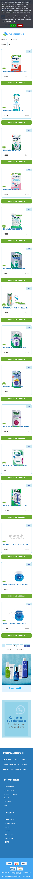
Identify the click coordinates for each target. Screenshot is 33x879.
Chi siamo (7, 801)
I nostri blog (9, 838)
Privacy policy (9, 790)
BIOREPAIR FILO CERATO (11, 150)
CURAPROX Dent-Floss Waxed (14, 623)
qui (23, 875)
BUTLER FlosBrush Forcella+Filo (16, 308)
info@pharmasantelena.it (19, 769)
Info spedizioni (9, 786)
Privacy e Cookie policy (8, 21)
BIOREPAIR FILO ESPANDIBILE (13, 189)
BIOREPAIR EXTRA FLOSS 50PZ (13, 110)
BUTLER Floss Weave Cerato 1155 (16, 426)
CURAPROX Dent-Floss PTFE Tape (15, 584)
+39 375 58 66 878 (20, 764)
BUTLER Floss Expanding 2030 (14, 347)
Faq (5, 805)
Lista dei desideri (10, 823)
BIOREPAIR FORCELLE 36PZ (12, 229)
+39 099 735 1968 (18, 759)
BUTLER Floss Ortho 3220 (13, 387)
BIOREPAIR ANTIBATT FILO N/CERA (15, 71)
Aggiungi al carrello (16, 83)
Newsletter (9, 834)
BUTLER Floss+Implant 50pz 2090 (16, 505)
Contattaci (7, 798)
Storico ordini (9, 819)
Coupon (7, 831)
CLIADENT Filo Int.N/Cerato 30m (15, 545)
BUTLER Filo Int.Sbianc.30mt (14, 268)
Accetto (13, 25)
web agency (18, 873)
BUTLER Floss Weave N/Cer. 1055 (15, 466)
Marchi (7, 827)
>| (28, 646)
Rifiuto (20, 25)
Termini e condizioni (11, 794)
